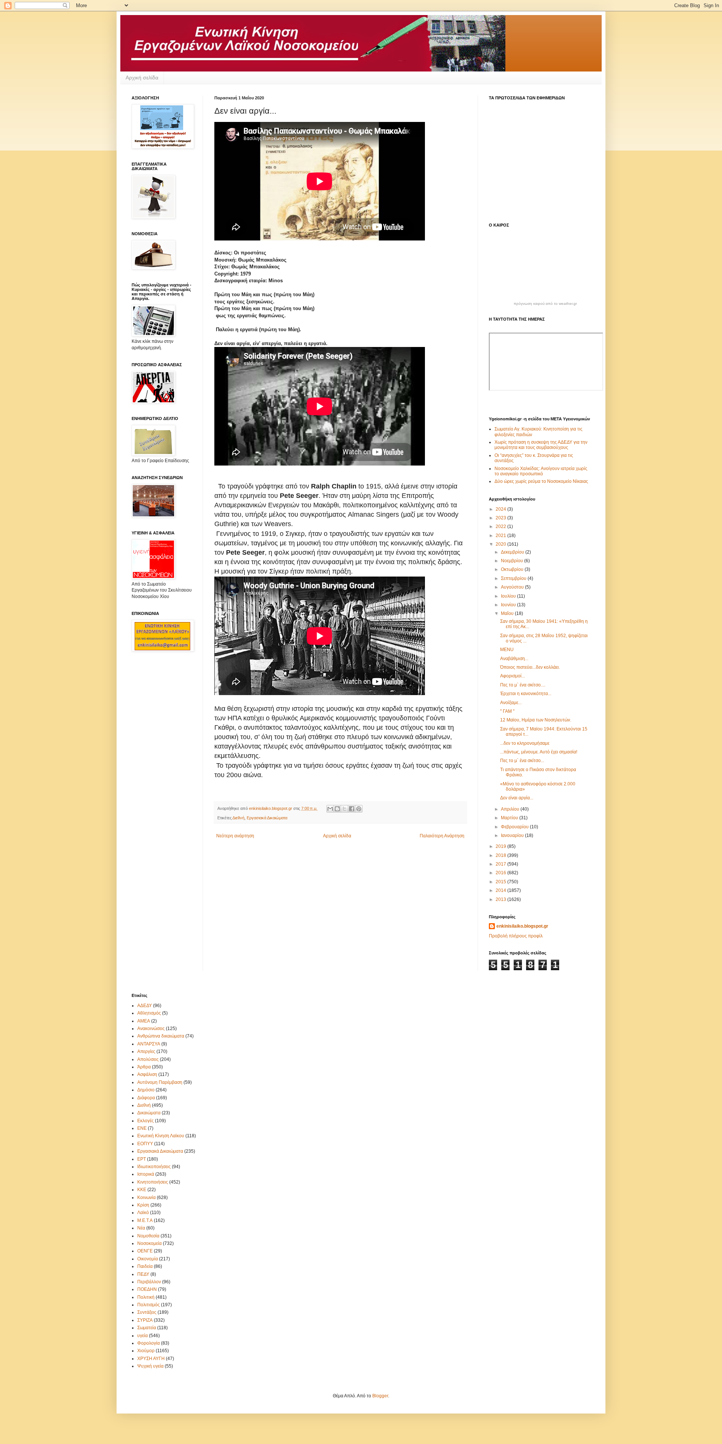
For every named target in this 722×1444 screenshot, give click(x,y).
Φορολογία (148, 1343)
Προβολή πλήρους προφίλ (516, 936)
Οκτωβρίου (513, 569)
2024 (501, 509)
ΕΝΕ (142, 1128)
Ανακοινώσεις (151, 1028)
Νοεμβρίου (512, 560)
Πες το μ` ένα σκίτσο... (522, 760)
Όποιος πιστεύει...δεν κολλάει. (530, 667)
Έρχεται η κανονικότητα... (525, 693)
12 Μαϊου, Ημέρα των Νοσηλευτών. (535, 720)
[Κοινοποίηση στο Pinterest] (359, 809)
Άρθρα (144, 1067)
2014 (501, 890)
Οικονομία (147, 1258)
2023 (501, 517)
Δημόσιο (146, 1090)
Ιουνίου (509, 604)
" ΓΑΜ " (507, 711)
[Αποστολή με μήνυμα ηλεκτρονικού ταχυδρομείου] (330, 809)
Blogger (380, 1395)
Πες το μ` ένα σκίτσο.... (522, 685)
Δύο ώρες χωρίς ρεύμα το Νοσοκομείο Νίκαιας (541, 481)
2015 (501, 881)
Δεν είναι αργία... (516, 797)
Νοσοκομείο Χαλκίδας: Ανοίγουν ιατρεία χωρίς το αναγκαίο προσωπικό (540, 471)
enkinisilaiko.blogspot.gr (522, 926)
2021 (501, 535)
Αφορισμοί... (512, 676)
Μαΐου (508, 613)
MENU (507, 649)
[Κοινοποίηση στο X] (344, 809)
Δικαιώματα (149, 1112)
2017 (501, 864)
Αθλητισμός (149, 1013)
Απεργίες (146, 1051)
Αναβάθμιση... (514, 658)
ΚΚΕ (141, 1189)
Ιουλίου (509, 596)
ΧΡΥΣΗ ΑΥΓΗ (151, 1358)
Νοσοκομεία (149, 1243)
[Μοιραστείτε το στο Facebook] (351, 809)
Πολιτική (146, 1297)
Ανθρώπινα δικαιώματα (160, 1036)
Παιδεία (145, 1266)
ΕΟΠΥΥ (145, 1143)
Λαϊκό (143, 1212)
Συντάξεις (146, 1312)
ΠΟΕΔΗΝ (147, 1289)
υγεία (142, 1335)
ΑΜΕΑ (143, 1021)
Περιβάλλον (149, 1281)
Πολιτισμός (148, 1304)
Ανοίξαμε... (511, 702)
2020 (501, 544)
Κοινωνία (146, 1197)
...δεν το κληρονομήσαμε (524, 743)
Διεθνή (238, 818)
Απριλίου (510, 809)
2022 (501, 526)
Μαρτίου (510, 817)
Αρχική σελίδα (142, 78)
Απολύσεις (148, 1059)
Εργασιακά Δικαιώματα (267, 818)
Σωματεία (146, 1327)
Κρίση (143, 1205)
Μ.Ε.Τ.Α (145, 1220)
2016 (501, 872)
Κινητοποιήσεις (152, 1182)
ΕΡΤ (141, 1159)
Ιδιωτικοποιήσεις (154, 1166)
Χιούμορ (146, 1350)
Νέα (141, 1228)
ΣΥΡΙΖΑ (145, 1320)
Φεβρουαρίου (515, 826)
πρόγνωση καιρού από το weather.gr (545, 304)
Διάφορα (146, 1097)
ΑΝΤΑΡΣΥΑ (148, 1044)
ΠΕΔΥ (143, 1274)
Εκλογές (145, 1120)
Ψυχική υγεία (150, 1366)
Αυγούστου (513, 587)
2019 (501, 846)
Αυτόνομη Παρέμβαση (159, 1082)
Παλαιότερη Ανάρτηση (442, 835)
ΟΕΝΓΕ (145, 1251)
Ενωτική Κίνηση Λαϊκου (160, 1135)
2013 (501, 899)
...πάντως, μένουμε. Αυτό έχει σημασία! (538, 752)
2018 (501, 855)
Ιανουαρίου (513, 835)
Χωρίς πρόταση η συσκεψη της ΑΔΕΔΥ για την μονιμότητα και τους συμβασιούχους (540, 445)
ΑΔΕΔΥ (144, 1005)
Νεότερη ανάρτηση (235, 835)
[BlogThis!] (337, 809)
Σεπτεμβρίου (514, 578)
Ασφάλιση (147, 1074)
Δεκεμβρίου (513, 552)
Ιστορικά (145, 1174)
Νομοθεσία (148, 1236)
